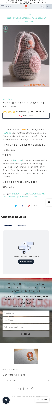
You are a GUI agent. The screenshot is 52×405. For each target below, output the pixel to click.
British (14, 194)
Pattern (11, 197)
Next (31, 15)
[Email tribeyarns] (19, 389)
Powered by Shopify (33, 397)
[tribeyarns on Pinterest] (32, 389)
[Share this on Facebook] (22, 206)
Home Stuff (31, 194)
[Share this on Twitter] (15, 206)
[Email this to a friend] (35, 206)
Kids (39, 194)
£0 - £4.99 (33, 197)
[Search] (42, 6)
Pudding (7, 133)
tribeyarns (21, 397)
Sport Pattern (22, 197)
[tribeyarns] (26, 6)
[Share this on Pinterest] (29, 206)
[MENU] (1, 6)
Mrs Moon (7, 99)
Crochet (21, 194)
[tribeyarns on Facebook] (24, 389)
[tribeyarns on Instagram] (28, 389)
